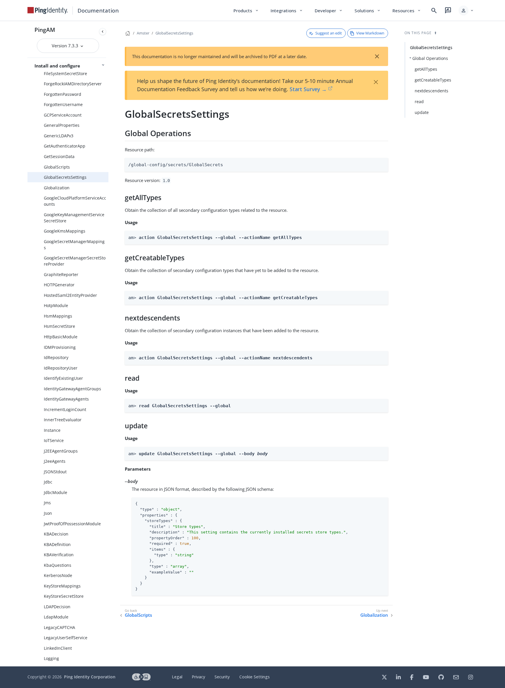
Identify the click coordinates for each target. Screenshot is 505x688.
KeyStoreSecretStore (64, 596)
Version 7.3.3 (65, 45)
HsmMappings (58, 316)
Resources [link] (406, 10)
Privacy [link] (198, 677)
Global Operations (430, 58)
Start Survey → (308, 89)
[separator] (108, 343)
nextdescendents (431, 90)
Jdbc (48, 482)
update (422, 112)
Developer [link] (329, 10)
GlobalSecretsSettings (65, 177)
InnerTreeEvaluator (63, 419)
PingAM (44, 29)
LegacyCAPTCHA (59, 627)
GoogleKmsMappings (64, 231)
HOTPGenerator (59, 284)
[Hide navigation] (102, 31)
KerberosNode (58, 575)
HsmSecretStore (59, 326)
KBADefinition (57, 544)
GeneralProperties (61, 125)
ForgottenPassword (62, 94)
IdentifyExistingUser (63, 378)
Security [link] (222, 677)
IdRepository (56, 357)
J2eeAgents (54, 461)
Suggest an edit (328, 33)
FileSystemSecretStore (65, 73)
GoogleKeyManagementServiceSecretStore (74, 217)
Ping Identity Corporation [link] (89, 677)
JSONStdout (55, 471)
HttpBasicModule (60, 336)
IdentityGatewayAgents (66, 399)
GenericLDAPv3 (58, 135)
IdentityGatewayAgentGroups (72, 388)
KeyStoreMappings (62, 586)
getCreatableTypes (433, 80)
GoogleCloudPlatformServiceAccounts (75, 201)
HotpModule (56, 305)
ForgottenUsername (63, 104)
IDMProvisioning (60, 347)
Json (48, 513)
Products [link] (246, 10)
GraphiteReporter (61, 274)
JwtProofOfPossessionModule (72, 523)
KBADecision (56, 534)
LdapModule (56, 617)
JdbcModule (55, 492)
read (419, 101)
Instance (52, 430)
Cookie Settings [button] (254, 677)
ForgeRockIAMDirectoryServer (73, 83)
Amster (143, 33)
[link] (47, 10)
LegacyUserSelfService (65, 637)
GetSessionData (59, 156)
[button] (466, 10)
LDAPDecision (57, 606)
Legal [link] (177, 677)
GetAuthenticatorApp (64, 146)
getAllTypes (426, 69)
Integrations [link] (287, 10)
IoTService (54, 440)
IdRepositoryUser (60, 368)
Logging (51, 658)
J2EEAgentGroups (61, 451)
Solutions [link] (367, 10)
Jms (47, 502)
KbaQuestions (57, 565)
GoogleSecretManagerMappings (74, 244)
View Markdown (370, 33)
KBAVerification (59, 554)
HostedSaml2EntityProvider (70, 295)
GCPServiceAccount (63, 115)
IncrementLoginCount (65, 409)
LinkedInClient (58, 648)
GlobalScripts (57, 167)
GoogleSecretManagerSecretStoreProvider (75, 261)
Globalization (57, 187)
